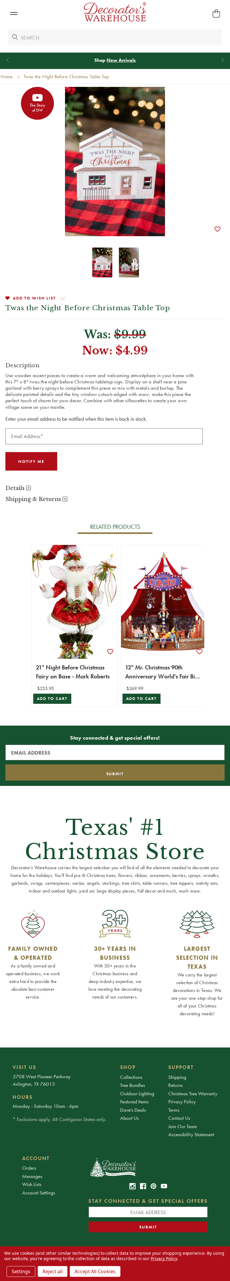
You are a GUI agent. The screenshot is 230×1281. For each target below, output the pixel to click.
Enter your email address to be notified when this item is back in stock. (76, 418)
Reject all (53, 1271)
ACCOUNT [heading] (36, 1158)
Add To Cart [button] (52, 698)
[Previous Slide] (7, 60)
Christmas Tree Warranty (192, 1093)
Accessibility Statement (191, 1134)
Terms (173, 1110)
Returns (175, 1085)
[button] (13, 13)
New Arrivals (121, 60)
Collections (131, 1077)
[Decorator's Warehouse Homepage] (148, 1167)
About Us (129, 1118)
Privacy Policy (182, 1101)
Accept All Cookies (95, 1271)
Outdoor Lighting (137, 1093)
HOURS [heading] (23, 1097)
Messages (32, 1176)
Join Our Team (182, 1126)
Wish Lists (31, 1184)
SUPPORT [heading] (181, 1067)
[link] (132, 1186)
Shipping (177, 1077)
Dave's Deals (133, 1110)
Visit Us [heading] (24, 1067)
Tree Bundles (132, 1085)
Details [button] (15, 488)
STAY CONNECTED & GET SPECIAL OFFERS (148, 1200)
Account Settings (38, 1192)
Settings (21, 1271)
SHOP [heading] (128, 1067)
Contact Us (179, 1118)
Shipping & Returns (34, 499)
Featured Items (134, 1101)
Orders (29, 1168)
